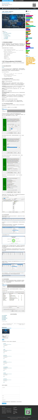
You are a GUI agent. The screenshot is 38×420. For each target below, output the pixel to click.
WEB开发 (27, 32)
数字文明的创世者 (28, 43)
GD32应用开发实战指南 (29, 16)
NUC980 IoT (34, 63)
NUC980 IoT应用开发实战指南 (29, 25)
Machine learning (28, 63)
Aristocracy (5, 355)
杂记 (26, 45)
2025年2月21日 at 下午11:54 (8, 362)
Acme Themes (26, 418)
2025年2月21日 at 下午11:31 (8, 350)
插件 (26, 42)
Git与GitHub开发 (28, 19)
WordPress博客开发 (28, 33)
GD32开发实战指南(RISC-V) (29, 18)
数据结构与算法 (28, 44)
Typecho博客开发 (28, 31)
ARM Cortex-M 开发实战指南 (29, 15)
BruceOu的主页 (4, 316)
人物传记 (27, 36)
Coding (6, 321)
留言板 (15, 8)
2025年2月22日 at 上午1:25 (7, 379)
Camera (32, 57)
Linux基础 (27, 23)
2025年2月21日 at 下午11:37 (8, 356)
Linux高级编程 (27, 24)
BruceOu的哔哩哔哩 (4, 315)
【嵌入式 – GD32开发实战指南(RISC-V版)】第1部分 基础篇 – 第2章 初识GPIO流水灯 (7, 324)
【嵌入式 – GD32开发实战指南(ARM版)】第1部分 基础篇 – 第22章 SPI (19, 324)
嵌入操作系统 (27, 40)
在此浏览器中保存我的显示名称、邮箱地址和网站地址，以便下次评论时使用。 (12, 401)
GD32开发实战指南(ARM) (29, 17)
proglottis (4, 361)
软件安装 (27, 52)
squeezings (5, 378)
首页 (4, 8)
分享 (12, 8)
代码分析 (3, 321)
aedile (4, 349)
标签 (8, 8)
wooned (4, 343)
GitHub (14, 408)
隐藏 (4, 31)
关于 (10, 8)
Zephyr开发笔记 (28, 34)
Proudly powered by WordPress (14, 418)
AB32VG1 (27, 57)
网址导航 (18, 8)
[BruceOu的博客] (3, 8)
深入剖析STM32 (28, 46)
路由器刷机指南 (28, 50)
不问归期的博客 (15, 409)
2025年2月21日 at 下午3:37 (7, 344)
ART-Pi (30, 57)
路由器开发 (27, 51)
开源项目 (27, 41)
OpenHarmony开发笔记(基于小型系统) (31, 26)
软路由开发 (27, 53)
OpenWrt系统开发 (28, 27)
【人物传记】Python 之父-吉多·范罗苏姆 (18, 0)
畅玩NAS (27, 48)
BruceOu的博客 (6, 3)
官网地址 (3, 67)
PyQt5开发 (27, 28)
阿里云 (14, 413)
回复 (4, 346)
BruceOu (7, 13)
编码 (26, 49)
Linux (26, 22)
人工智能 (27, 35)
